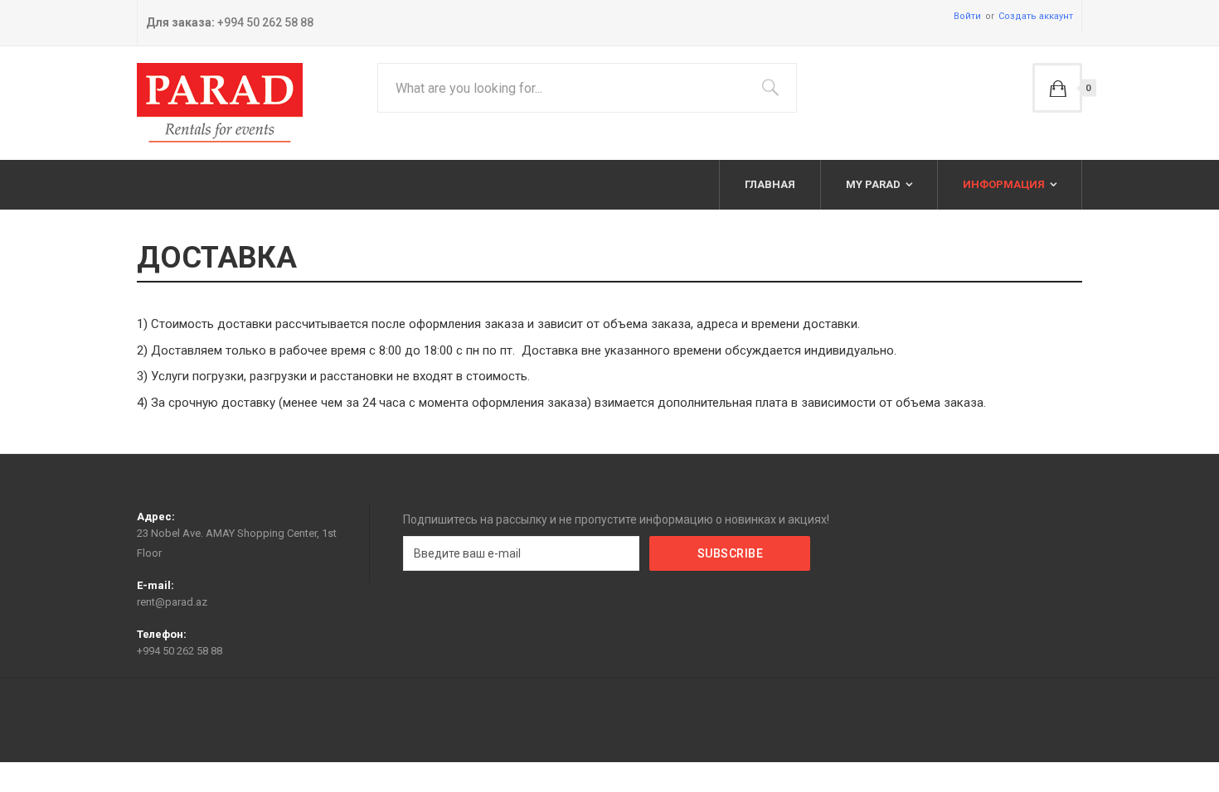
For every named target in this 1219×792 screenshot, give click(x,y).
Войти (967, 16)
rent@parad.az (172, 602)
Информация (1004, 184)
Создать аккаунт (1035, 16)
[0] (1057, 88)
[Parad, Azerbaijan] (220, 103)
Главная (770, 184)
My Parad (873, 184)
